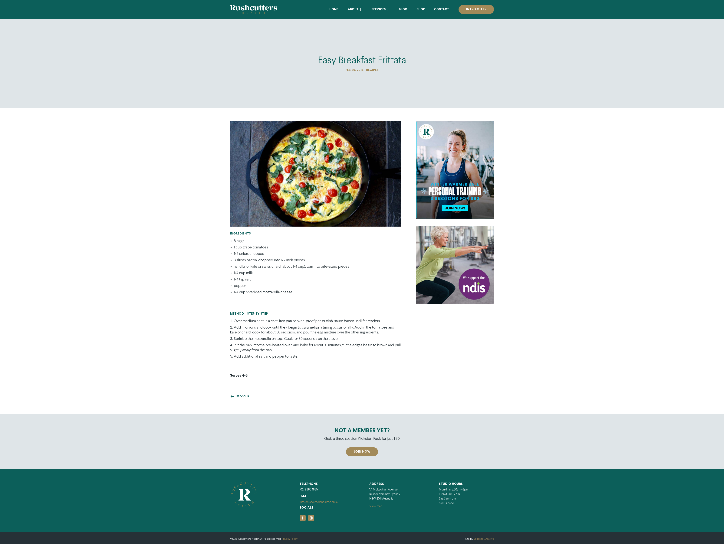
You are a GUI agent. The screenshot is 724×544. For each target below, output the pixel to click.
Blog (403, 9)
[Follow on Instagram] (311, 518)
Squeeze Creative (484, 539)
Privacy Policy (290, 539)
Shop (421, 9)
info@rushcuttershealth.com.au (319, 502)
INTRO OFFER (476, 9)
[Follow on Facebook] (303, 518)
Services (379, 9)
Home (333, 9)
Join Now (362, 451)
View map (376, 506)
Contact (441, 9)
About (353, 9)
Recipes (372, 70)
